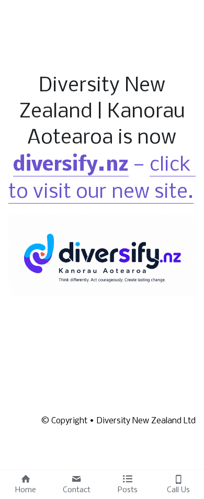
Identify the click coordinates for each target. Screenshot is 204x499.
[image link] (102, 254)
